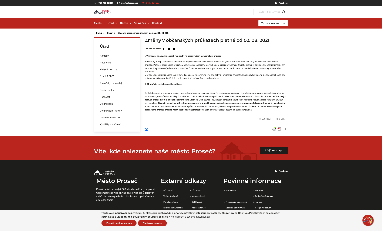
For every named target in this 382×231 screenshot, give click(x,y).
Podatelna (105, 62)
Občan (124, 23)
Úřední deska (107, 103)
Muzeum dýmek (198, 196)
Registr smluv (107, 90)
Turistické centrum (273, 23)
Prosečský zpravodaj (111, 83)
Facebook (283, 3)
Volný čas (140, 23)
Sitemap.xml (231, 190)
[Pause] (168, 49)
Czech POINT (107, 76)
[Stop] (174, 49)
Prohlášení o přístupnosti (236, 202)
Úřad (111, 23)
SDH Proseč (197, 202)
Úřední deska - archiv (111, 110)
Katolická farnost (199, 207)
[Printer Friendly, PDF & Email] (279, 129)
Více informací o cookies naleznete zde (189, 217)
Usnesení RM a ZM (110, 117)
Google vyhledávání (263, 207)
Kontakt (157, 23)
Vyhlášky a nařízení (110, 124)
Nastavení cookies (152, 223)
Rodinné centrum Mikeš (173, 207)
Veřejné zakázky (108, 69)
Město (97, 23)
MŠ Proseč (167, 190)
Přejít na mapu (274, 150)
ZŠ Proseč (196, 190)
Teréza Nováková (170, 196)
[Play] (163, 49)
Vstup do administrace (235, 207)
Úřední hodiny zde (150, 3)
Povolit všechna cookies (119, 223)
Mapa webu (260, 190)
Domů (99, 33)
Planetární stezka (170, 202)
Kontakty (104, 55)
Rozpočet (105, 96)
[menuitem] (117, 55)
